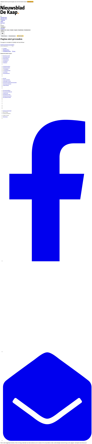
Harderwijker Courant (7, 81)
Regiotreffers (6, 50)
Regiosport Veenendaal (7, 110)
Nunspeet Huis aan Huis (7, 95)
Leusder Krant (5, 93)
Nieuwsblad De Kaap (6, 94)
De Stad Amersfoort (6, 66)
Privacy (13, 51)
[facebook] (47, 261)
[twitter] (47, 351)
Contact (5, 48)
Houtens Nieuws (6, 85)
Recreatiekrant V (6, 97)
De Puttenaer (5, 61)
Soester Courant (6, 115)
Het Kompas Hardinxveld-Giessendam (10, 82)
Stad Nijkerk (6, 69)
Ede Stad (4, 78)
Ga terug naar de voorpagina (7, 44)
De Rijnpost (5, 62)
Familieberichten (7, 51)
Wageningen (8, 70)
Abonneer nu (30, 1)
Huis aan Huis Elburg (6, 90)
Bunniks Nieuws (6, 58)
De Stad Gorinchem (6, 67)
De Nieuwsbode (6, 59)
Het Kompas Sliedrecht (7, 83)
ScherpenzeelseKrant (6, 113)
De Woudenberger (6, 73)
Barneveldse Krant (6, 57)
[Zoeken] (12, 46)
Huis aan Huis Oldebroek (7, 91)
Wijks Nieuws (5, 116)
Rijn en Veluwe (5, 112)
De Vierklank (5, 71)
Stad (5, 70)
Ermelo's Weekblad (6, 79)
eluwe (10, 97)
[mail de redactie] (47, 440)
